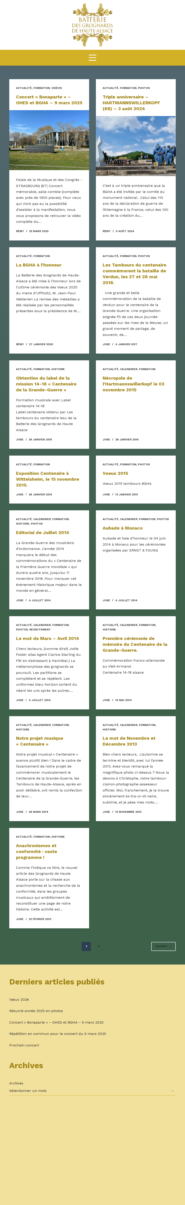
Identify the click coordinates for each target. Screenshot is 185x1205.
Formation (41, 88)
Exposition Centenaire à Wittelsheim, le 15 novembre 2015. (47, 479)
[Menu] (92, 58)
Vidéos (56, 88)
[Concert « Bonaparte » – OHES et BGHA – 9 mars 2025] (49, 140)
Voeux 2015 (115, 473)
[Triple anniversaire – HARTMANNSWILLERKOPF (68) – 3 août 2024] (136, 146)
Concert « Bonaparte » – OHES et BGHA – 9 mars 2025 (56, 1022)
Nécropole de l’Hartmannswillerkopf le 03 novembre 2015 (133, 383)
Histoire (58, 369)
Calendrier (128, 369)
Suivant (161, 946)
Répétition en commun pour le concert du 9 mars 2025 (57, 1033)
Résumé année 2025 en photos (36, 1011)
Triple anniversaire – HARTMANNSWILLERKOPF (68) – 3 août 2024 (131, 102)
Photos (144, 88)
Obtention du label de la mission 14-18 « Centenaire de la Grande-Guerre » (46, 383)
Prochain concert (24, 1045)
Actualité (24, 88)
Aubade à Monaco (123, 528)
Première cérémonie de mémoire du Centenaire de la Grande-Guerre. (135, 644)
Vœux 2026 (19, 999)
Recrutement (40, 629)
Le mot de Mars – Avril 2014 (47, 638)
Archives (16, 1083)
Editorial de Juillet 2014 (42, 532)
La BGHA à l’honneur (38, 265)
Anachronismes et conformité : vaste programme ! (36, 851)
